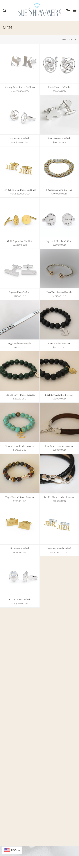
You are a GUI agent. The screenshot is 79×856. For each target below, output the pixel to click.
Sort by (67, 39)
